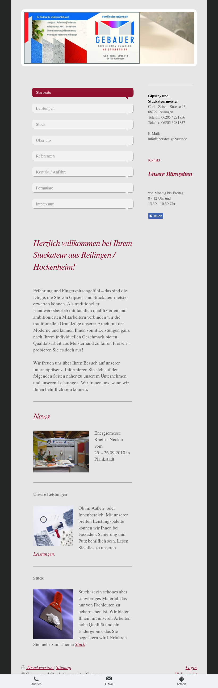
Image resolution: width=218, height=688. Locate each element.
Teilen (157, 216)
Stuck (80, 644)
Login (191, 667)
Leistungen (43, 554)
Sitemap (63, 667)
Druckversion (40, 667)
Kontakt (154, 160)
